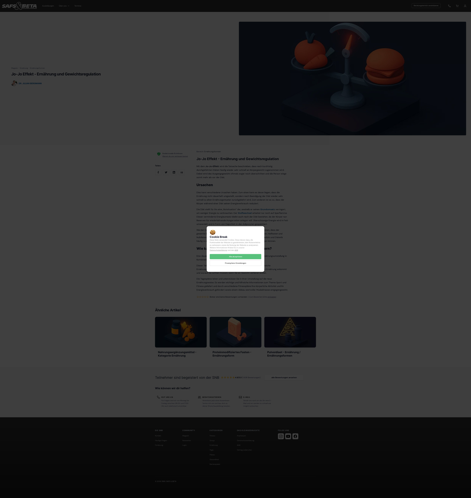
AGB (236, 250)
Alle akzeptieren (235, 257)
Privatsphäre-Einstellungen (235, 263)
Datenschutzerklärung (218, 250)
